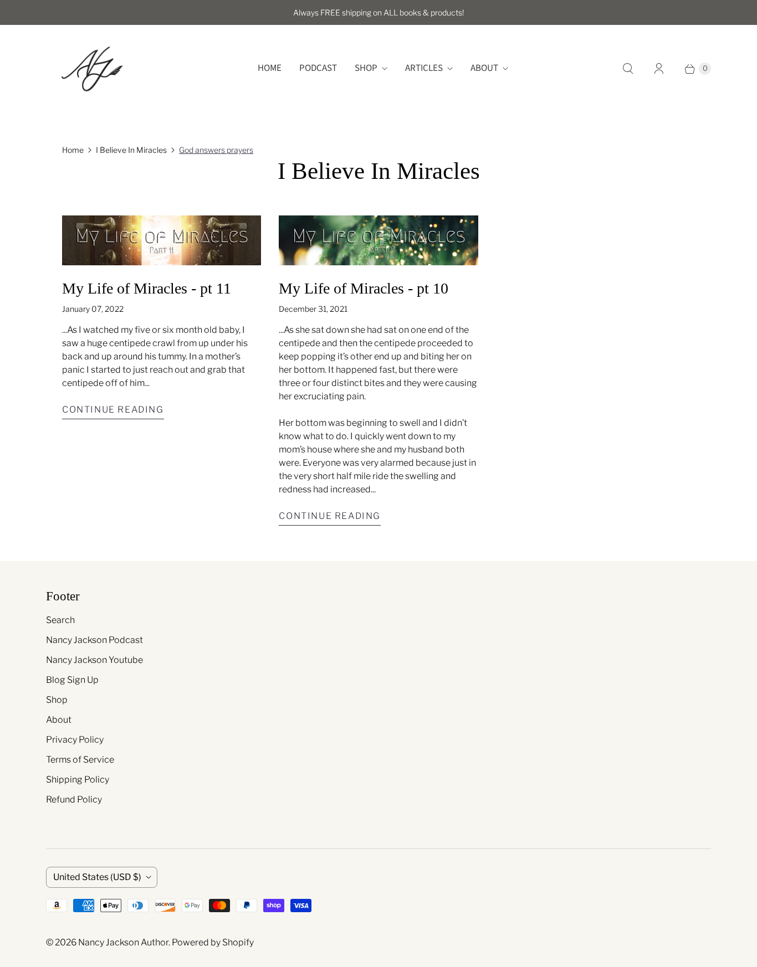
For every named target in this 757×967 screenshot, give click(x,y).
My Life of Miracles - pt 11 (146, 288)
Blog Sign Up (72, 680)
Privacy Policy (75, 739)
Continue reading (113, 409)
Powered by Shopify (213, 942)
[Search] (627, 68)
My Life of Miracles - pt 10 (363, 288)
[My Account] (658, 68)
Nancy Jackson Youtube (94, 660)
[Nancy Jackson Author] (91, 69)
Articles (424, 68)
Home (270, 68)
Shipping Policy (77, 779)
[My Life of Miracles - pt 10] (378, 240)
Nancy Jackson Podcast (94, 640)
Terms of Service (80, 759)
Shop (366, 68)
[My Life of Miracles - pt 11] (161, 240)
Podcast (318, 68)
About (484, 68)
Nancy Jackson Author (123, 942)
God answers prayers (216, 150)
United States (97, 877)
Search (60, 620)
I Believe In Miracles (131, 150)
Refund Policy (74, 799)
